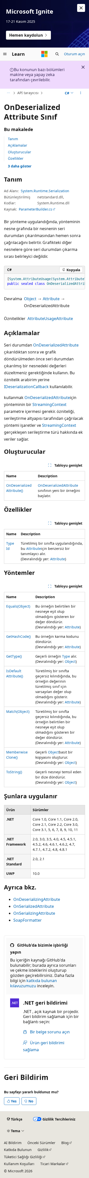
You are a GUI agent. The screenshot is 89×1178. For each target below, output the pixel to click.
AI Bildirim (13, 1142)
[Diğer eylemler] (80, 93)
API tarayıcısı (28, 92)
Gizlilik (43, 1149)
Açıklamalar (17, 145)
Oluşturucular (19, 152)
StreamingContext (49, 404)
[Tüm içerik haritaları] (8, 93)
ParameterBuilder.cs (35, 209)
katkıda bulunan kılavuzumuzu (33, 983)
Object (30, 298)
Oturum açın (74, 54)
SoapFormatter (27, 920)
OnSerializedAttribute (33, 906)
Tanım (13, 138)
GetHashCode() (18, 636)
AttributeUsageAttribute (50, 318)
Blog (65, 1142)
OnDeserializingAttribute (36, 899)
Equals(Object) (18, 606)
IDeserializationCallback (26, 386)
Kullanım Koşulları (19, 1163)
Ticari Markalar (52, 1163)
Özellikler (15, 158)
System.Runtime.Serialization (45, 190)
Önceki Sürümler (41, 1142)
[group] (44, 281)
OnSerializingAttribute (34, 913)
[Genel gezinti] (5, 54)
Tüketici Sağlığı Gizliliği (23, 1156)
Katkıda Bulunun (18, 1149)
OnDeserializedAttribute (56, 345)
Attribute (51, 298)
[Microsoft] (44, 54)
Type (66, 656)
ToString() (14, 772)
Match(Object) (17, 711)
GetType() (14, 656)
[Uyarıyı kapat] (81, 8)
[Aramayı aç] (57, 54)
